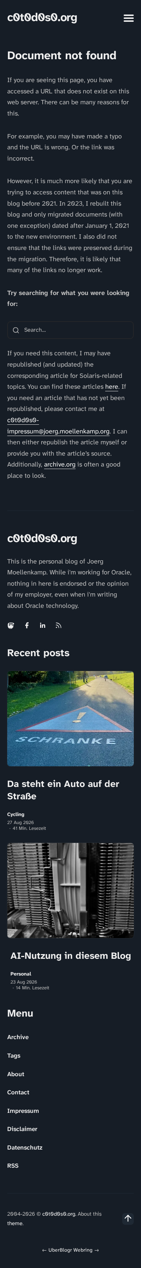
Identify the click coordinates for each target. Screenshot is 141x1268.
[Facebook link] (27, 625)
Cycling (15, 814)
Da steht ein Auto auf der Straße (63, 790)
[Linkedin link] (43, 625)
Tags (13, 1055)
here (111, 386)
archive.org (60, 464)
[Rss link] (59, 625)
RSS (12, 1166)
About (15, 1074)
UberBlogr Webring (70, 1250)
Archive (18, 1037)
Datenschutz (24, 1147)
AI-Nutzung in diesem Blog (70, 955)
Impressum (23, 1111)
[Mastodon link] (11, 625)
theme (14, 1223)
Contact (18, 1092)
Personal (20, 974)
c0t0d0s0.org (42, 17)
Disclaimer (22, 1129)
